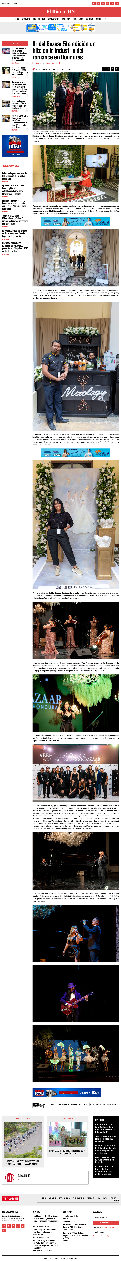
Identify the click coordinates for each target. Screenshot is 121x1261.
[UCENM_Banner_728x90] (75, 227)
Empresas (15, 111)
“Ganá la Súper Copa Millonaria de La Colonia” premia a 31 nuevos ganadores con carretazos (15, 219)
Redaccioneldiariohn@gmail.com (104, 1236)
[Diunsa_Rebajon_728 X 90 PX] (67, 1098)
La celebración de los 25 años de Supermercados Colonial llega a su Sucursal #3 (14, 233)
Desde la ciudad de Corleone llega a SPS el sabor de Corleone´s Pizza (75, 1235)
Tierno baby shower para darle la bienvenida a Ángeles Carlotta (67, 1152)
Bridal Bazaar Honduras (59, 1104)
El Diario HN (46, 69)
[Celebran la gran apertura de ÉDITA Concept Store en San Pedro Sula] (6, 103)
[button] (104, 19)
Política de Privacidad (107, 1227)
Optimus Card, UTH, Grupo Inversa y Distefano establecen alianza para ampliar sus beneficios (20, 122)
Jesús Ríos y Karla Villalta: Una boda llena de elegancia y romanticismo (20, 71)
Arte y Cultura (16, 96)
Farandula (66, 1221)
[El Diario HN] (34, 69)
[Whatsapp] (117, 3)
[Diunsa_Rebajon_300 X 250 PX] (15, 158)
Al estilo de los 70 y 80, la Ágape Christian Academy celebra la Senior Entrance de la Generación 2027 (20, 54)
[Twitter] (98, 3)
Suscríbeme (104, 1223)
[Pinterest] (112, 69)
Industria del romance (79, 1104)
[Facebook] (94, 3)
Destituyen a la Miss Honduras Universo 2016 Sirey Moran (74, 1225)
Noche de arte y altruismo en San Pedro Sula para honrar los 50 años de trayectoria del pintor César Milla (19, 88)
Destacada (15, 63)
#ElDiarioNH (43, 1104)
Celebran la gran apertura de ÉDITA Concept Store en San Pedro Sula (19, 104)
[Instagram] (103, 3)
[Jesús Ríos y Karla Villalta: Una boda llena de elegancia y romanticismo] (6, 70)
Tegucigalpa (38, 1106)
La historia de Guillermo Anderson (72, 1217)
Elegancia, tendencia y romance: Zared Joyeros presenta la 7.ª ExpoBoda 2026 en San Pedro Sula (15, 247)
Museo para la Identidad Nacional (103, 1104)
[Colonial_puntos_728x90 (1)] (60, 33)
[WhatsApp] (117, 69)
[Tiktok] (107, 3)
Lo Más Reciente (51, 63)
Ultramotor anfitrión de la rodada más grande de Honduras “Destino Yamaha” (23, 1162)
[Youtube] (112, 3)
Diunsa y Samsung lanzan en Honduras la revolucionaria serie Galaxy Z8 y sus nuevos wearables (14, 204)
